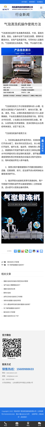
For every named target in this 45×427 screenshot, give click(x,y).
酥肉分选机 (7, 293)
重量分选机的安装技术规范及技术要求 (16, 281)
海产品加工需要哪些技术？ (12, 285)
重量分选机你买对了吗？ (11, 316)
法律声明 (34, 414)
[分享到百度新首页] (37, 251)
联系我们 (32, 2)
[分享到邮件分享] (30, 251)
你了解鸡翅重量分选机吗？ (16, 265)
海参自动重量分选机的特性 (12, 300)
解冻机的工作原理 (13, 262)
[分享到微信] (26, 251)
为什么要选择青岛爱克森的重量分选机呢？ (17, 304)
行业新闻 (22, 15)
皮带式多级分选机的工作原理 (13, 297)
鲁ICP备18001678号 (23, 414)
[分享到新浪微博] (22, 251)
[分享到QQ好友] (34, 251)
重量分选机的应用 (9, 289)
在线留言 (40, 2)
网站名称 (17, 411)
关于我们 (24, 2)
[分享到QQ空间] (19, 251)
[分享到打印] (41, 251)
